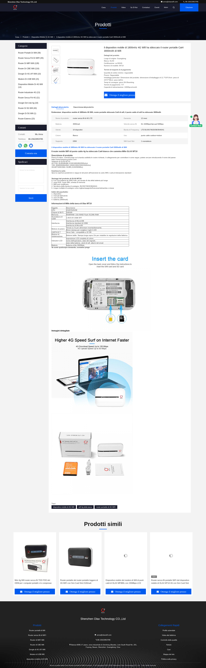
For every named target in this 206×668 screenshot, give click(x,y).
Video (123, 7)
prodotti (25, 37)
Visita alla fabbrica (169, 635)
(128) (28, 63)
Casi (168, 649)
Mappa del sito (168, 654)
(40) (27, 108)
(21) (29, 98)
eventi (157, 7)
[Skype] (20, 145)
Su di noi (133, 7)
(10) (29, 74)
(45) (31, 58)
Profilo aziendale (169, 630)
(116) (28, 69)
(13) (29, 92)
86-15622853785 (191, 2)
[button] (55, 82)
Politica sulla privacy (168, 659)
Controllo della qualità (169, 640)
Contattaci (146, 7)
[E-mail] (31, 145)
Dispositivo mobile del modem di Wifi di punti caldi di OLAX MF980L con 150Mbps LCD (125, 581)
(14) (30, 85)
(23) (26, 119)
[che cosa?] (25, 145)
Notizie (168, 645)
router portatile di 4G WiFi (106, 507)
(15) (28, 79)
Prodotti (114, 7)
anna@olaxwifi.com (170, 2)
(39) (29, 53)
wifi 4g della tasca (85, 507)
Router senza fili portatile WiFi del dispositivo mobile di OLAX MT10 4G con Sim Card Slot (170, 581)
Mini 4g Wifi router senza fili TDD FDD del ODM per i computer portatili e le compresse (33, 581)
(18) (28, 103)
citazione (189, 7)
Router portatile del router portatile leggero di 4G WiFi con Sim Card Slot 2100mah (79, 581)
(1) (27, 113)
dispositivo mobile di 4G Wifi (42, 37)
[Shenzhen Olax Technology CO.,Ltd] (15, 7)
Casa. (104, 7)
